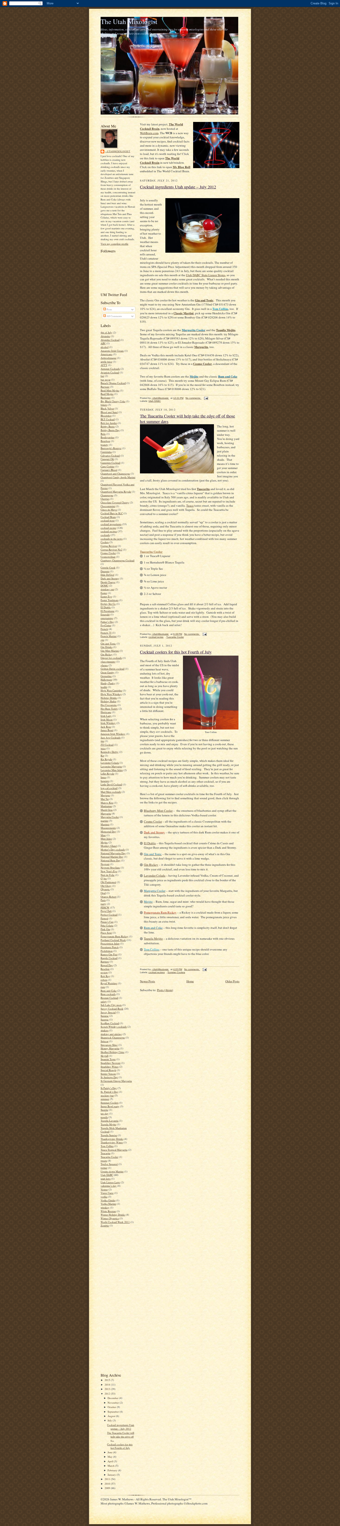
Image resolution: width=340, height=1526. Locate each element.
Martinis (105, 824)
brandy (104, 444)
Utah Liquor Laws (110, 1182)
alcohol (104, 347)
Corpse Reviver (109, 546)
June (110, 1452)
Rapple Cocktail (109, 958)
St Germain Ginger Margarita (116, 1081)
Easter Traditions (109, 600)
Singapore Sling (109, 1045)
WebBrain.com (149, 133)
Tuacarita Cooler (109, 1157)
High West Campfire (111, 690)
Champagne (107, 495)
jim (102, 741)
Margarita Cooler (110, 817)
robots (104, 979)
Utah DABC (107, 1175)
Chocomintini (108, 506)
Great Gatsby (107, 672)
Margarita (106, 813)
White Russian (108, 1211)
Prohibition (107, 951)
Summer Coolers (109, 1102)
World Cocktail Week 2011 (115, 1222)
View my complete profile (114, 243)
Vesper (104, 1189)
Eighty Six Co (108, 604)
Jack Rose (106, 726)
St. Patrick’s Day (109, 1091)
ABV (103, 343)
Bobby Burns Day (110, 430)
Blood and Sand (109, 412)
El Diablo (106, 607)
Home (190, 981)
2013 (108, 1389)
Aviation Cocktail (110, 372)
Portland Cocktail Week (113, 940)
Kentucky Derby (109, 752)
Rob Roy (105, 976)
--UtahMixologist (117, 151)
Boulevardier (107, 437)
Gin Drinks (106, 647)
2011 (108, 1479)
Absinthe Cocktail (110, 340)
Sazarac (105, 1015)
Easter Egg (106, 596)
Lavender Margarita (111, 766)
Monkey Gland (109, 846)
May (110, 1456)
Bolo (103, 434)
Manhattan (106, 806)
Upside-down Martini (112, 1171)
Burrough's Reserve (111, 448)
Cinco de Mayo (109, 509)
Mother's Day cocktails (113, 849)
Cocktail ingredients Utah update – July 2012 (120, 1426)
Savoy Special (108, 1012)
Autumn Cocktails (110, 368)
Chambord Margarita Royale (116, 491)
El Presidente (107, 611)
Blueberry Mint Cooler (158, 810)
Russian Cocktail (109, 997)
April (111, 1461)
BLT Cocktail (108, 419)
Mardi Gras (107, 809)
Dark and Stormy (110, 578)
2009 (108, 1488)
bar (102, 376)
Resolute (105, 969)
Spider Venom (108, 1073)
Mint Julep (106, 838)
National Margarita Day (113, 853)
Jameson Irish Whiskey (113, 734)
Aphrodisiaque (108, 358)
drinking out (107, 589)
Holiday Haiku (108, 701)
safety (104, 1001)
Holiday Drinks (109, 697)
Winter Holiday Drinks (113, 1214)
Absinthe (105, 336)
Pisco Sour (106, 932)
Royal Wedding (109, 983)
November (114, 1402)
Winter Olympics (110, 1218)
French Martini (109, 636)
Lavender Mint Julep (112, 770)
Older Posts (232, 981)
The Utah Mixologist (129, 21)
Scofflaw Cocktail (110, 1023)
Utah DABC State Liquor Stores (205, 275)
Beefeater (106, 397)
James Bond (107, 730)
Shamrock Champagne (113, 1037)
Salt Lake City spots (111, 1005)
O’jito (104, 878)
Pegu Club (106, 911)
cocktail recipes (109, 531)
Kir (102, 755)
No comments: (193, 398)
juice (103, 748)
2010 (108, 1483)
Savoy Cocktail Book (112, 1008)
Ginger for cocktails (111, 658)
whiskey (105, 1207)
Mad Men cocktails (111, 791)
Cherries (105, 498)
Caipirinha (106, 452)
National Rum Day (111, 860)
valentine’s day (109, 1185)
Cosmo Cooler (108, 553)
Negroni (105, 864)
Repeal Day (107, 965)
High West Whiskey (111, 694)
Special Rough (108, 1070)
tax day (104, 1113)
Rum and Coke (109, 990)
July (110, 1420)
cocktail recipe (108, 528)
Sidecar (104, 1041)
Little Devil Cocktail (111, 784)
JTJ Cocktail (107, 744)
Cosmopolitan (108, 556)
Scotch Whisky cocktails (114, 1026)
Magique (105, 795)
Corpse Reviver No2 (111, 549)
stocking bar (107, 1095)
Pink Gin (105, 929)
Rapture (105, 961)
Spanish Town (108, 1059)
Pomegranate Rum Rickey (114, 936)
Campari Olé (107, 459)
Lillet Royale (107, 773)
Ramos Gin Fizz (109, 954)
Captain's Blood (109, 470)
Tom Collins (107, 1146)
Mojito (104, 842)
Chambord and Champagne (115, 473)
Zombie (105, 1225)
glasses (104, 665)
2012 (108, 1393)
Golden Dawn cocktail (112, 668)
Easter (104, 593)
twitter (104, 1167)
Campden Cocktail (110, 462)
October (112, 1407)
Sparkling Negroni (111, 1063)
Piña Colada (107, 925)
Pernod (104, 918)
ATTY (104, 365)
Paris (103, 900)
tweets (104, 1160)
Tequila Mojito (108, 1124)
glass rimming (108, 661)
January (112, 1474)
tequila (104, 1117)
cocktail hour (108, 520)
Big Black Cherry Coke (113, 401)
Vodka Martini (108, 1203)
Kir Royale (106, 759)
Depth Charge (108, 582)
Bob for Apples (109, 423)
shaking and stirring (111, 1034)
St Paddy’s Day (109, 1088)
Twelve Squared (109, 1164)
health (104, 687)
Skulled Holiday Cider (112, 1052)
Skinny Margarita (110, 1048)
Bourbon (105, 441)
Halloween (106, 679)
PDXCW (105, 907)
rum (103, 987)
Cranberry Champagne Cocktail (117, 560)
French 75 (106, 632)
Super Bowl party (110, 1106)
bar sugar (106, 379)
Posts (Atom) (165, 990)
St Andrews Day (109, 1077)
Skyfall (104, 1055)
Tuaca (190, 505)
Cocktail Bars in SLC (112, 513)
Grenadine (106, 676)
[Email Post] (206, 398)
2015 (108, 1380)
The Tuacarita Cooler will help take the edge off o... (120, 1436)
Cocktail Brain (108, 517)
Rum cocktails (108, 994)
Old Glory (106, 885)
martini (104, 820)
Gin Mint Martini (110, 650)
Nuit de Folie (107, 875)
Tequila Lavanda (109, 1120)
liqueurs (105, 781)
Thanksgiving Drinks (112, 1139)
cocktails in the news (112, 538)
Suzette (104, 1109)
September (114, 1411)
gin (102, 640)
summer (105, 1099)
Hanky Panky (108, 683)
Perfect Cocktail (109, 914)
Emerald (105, 614)
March (111, 1465)
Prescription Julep (110, 943)
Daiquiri (105, 571)
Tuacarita (105, 1153)
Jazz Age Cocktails (111, 737)
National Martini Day (112, 856)
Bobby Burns (108, 426)
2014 (108, 1384)
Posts (109, 309)
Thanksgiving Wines (112, 1142)
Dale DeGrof (107, 574)
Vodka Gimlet (108, 1200)
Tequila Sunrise (109, 1135)
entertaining (107, 618)
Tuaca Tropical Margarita (114, 1149)
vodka (104, 1196)
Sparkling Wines (109, 1066)
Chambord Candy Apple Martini (118, 477)
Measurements (108, 828)
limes (103, 777)
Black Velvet (107, 408)
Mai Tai (105, 799)
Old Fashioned (108, 882)
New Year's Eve (109, 871)
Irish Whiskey (108, 723)
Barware (105, 386)
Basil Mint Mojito (110, 390)
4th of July (106, 332)
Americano (106, 354)
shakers (104, 1030)
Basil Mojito (107, 394)
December (113, 1398)
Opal (103, 893)
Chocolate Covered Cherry (115, 502)
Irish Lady (106, 716)
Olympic (105, 889)
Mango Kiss (107, 802)
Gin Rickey (107, 654)
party (103, 903)
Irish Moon (107, 719)
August (112, 1416)
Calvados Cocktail (110, 455)
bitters (104, 404)
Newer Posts (147, 981)
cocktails (105, 535)
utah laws (106, 1178)
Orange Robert (108, 896)
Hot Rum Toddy (109, 708)
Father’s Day (107, 622)
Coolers (105, 542)
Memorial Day (108, 831)
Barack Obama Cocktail (113, 383)
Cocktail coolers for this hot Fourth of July (120, 1446)
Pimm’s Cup (107, 921)
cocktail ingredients (111, 524)
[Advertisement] (114, 1299)
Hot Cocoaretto (109, 705)
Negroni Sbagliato (110, 867)
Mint (103, 835)
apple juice (106, 361)
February (113, 1470)
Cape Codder (107, 466)
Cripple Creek (108, 567)
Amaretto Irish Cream (112, 350)
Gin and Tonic (108, 643)
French (104, 629)
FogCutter (106, 625)
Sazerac (105, 1019)
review (104, 972)
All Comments (114, 316)
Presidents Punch (110, 947)
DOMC (104, 585)
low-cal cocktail (109, 788)
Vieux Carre (107, 1193)
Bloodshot (106, 415)
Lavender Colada (110, 762)
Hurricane (106, 712)
